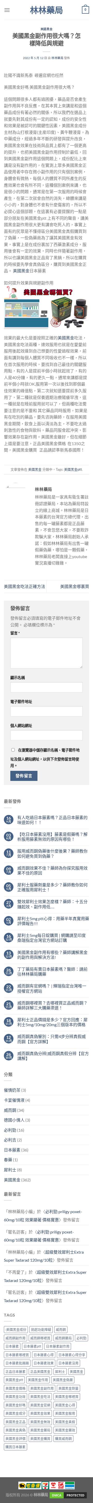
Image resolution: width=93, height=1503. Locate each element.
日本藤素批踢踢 (17, 1363)
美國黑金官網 (40, 1405)
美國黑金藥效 (65, 1430)
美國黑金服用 (65, 1413)
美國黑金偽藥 (63, 1380)
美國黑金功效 (15, 1396)
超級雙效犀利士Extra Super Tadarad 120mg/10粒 (44, 1256)
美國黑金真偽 (15, 1430)
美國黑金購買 (40, 1438)
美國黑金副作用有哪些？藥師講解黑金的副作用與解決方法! (52, 955)
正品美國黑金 (40, 1371)
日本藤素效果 (44, 1363)
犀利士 (10, 1169)
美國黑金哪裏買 (74, 586)
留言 (15, 633)
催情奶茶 (12, 1090)
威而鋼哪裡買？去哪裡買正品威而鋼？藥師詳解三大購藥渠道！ (52, 1005)
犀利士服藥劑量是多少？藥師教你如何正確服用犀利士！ (52, 887)
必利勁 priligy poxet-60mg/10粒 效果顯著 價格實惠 (43, 1215)
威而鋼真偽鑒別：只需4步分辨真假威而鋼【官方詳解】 (51, 1039)
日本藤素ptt (32, 1346)
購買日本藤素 (15, 1447)
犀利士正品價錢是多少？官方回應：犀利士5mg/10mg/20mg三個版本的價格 (52, 1022)
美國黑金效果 (40, 1413)
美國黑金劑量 (68, 1388)
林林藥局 (46, 10)
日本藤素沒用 (68, 1363)
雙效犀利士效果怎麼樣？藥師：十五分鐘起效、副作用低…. (52, 904)
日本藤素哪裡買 (17, 1355)
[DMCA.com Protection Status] (68, 1494)
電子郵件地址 (21, 701)
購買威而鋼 (63, 1438)
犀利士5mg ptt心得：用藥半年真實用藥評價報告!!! (53, 921)
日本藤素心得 (44, 1355)
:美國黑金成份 (15, 1329)
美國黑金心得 (65, 1405)
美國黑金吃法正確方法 (24, 586)
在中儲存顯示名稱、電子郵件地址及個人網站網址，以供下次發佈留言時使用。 (45, 758)
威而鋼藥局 (63, 1338)
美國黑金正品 (15, 1422)
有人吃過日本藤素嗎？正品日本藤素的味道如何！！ (52, 820)
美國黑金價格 (15, 1388)
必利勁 (10, 1130)
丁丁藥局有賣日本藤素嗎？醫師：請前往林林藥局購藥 (52, 971)
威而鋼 (10, 1110)
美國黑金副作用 (42, 1388)
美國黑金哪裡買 (67, 1396)
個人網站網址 (21, 725)
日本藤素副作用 (57, 1346)
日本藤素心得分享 (71, 1355)
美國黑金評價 (15, 1438)
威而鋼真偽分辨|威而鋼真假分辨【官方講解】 (53, 1056)
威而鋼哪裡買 (40, 1338)
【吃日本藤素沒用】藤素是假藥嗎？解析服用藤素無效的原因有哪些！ (52, 837)
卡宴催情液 (14, 1100)
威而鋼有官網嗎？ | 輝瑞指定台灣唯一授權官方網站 (51, 988)
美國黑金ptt (73, 469)
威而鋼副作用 (15, 1338)
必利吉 (10, 1139)
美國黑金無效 (40, 1422)
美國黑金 (46, 29)
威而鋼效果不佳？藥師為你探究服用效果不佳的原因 (52, 870)
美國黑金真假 (65, 1422)
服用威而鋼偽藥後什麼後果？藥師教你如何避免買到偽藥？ (52, 853)
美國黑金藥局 (40, 1430)
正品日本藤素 (15, 1371)
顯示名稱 (17, 677)
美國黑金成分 (15, 1413)
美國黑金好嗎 (15, 1405)
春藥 (8, 1159)
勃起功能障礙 (41, 1329)
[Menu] (7, 10)
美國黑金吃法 (40, 1396)
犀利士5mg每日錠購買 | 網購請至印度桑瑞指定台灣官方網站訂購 (51, 938)
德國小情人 (14, 1119)
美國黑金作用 (38, 1380)
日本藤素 (12, 1149)
